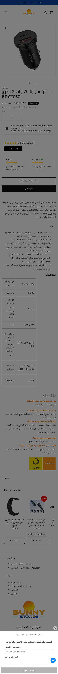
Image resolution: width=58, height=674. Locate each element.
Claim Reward (29, 670)
